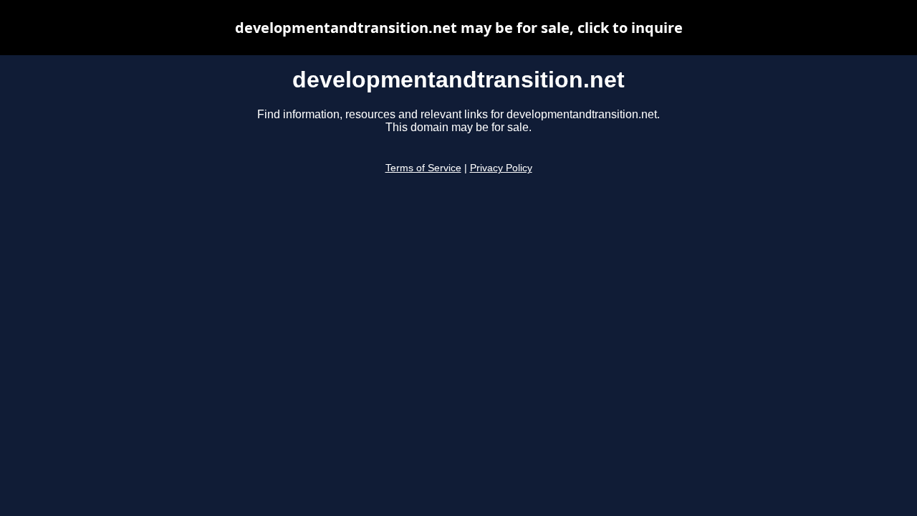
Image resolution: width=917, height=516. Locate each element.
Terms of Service (423, 168)
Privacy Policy (501, 168)
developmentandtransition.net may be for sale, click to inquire (459, 27)
